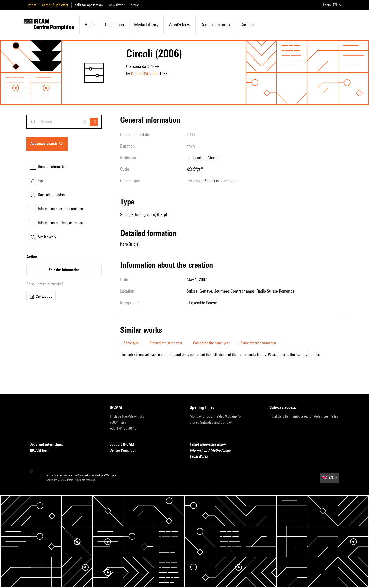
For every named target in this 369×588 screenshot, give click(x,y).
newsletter (117, 5)
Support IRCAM (122, 444)
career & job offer (55, 5)
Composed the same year (211, 343)
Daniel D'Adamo (144, 73)
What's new (179, 24)
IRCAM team (39, 450)
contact (247, 24)
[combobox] (64, 122)
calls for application (89, 5)
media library (146, 24)
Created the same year (165, 343)
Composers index (215, 24)
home (90, 24)
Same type (131, 343)
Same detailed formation (258, 343)
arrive (135, 5)
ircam (32, 5)
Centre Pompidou (123, 450)
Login (327, 5)
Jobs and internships (46, 444)
